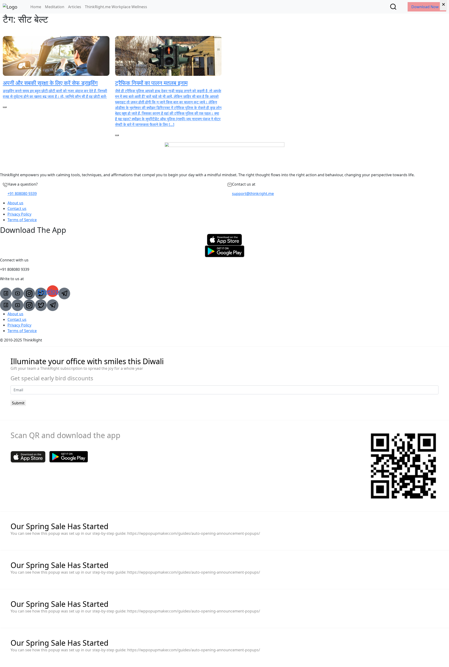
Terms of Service (22, 219)
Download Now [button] (425, 6)
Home (35, 6)
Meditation (54, 6)
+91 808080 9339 (22, 193)
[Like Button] (5, 107)
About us (15, 202)
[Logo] (10, 7)
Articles (74, 6)
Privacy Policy (19, 214)
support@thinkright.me (253, 193)
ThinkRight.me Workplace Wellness (116, 6)
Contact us (16, 208)
